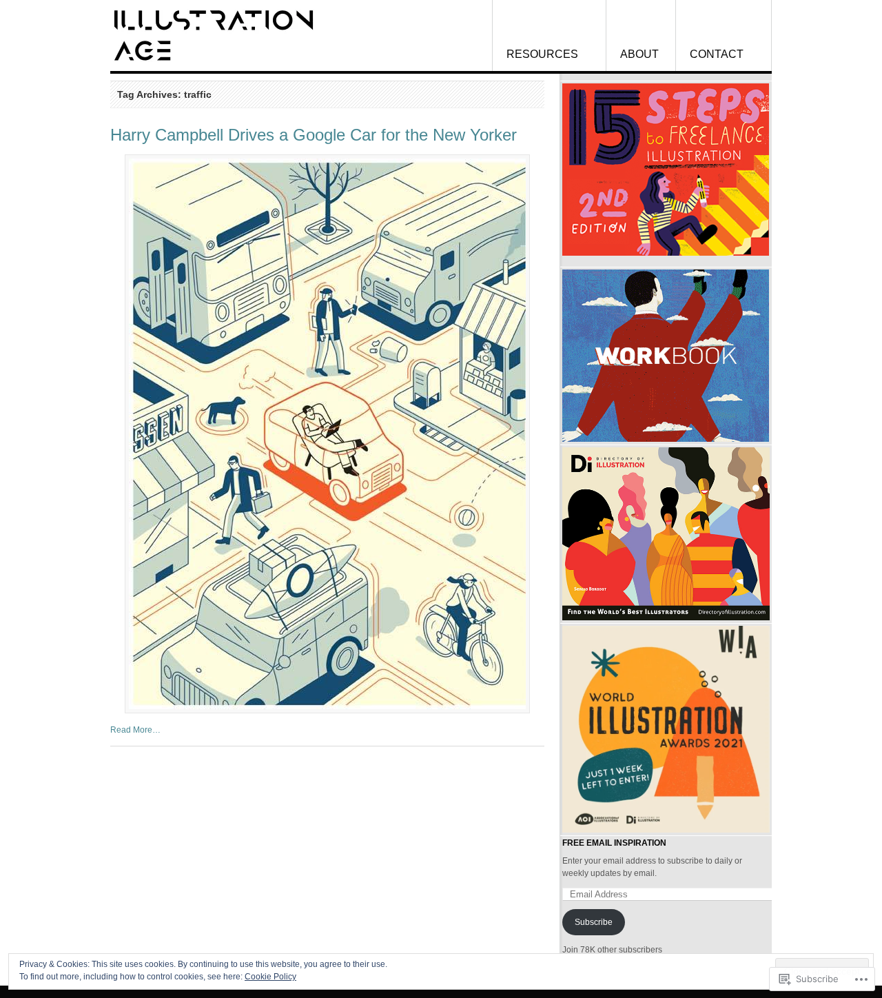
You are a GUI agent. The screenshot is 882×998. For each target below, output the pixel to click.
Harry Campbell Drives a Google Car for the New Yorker (313, 134)
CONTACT (716, 54)
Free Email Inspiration (614, 843)
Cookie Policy (270, 976)
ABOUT (639, 54)
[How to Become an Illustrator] (213, 35)
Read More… (135, 730)
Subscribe (594, 922)
